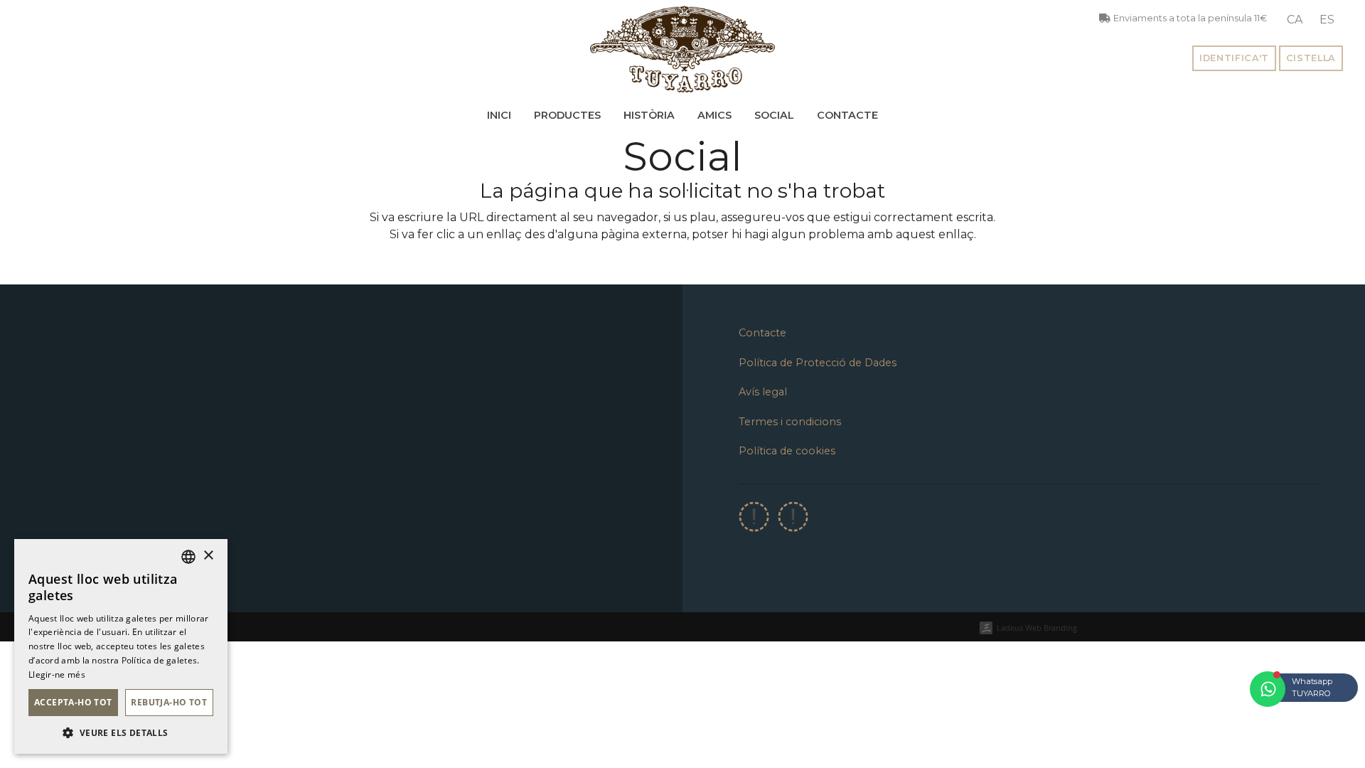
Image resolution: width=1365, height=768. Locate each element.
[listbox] (188, 557)
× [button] (208, 555)
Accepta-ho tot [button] (73, 702)
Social (774, 115)
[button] (120, 732)
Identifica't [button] (1234, 58)
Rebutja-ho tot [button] (169, 702)
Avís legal (763, 391)
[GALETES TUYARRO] (682, 49)
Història (649, 115)
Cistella (1311, 58)
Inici (499, 115)
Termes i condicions (790, 421)
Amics (714, 115)
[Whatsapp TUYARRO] (1267, 689)
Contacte (847, 115)
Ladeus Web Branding (1037, 627)
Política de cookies (787, 450)
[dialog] (121, 646)
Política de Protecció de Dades (817, 362)
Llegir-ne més (56, 674)
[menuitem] (1294, 20)
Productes (567, 115)
